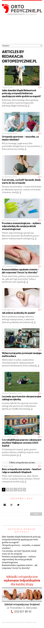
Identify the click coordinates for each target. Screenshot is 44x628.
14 (20, 489)
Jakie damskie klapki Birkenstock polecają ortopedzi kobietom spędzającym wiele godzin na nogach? (21, 93)
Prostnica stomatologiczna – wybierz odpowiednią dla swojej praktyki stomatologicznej (21, 226)
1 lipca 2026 (7, 87)
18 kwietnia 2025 (9, 220)
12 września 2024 (10, 436)
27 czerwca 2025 (9, 177)
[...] (27, 105)
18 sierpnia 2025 (9, 133)
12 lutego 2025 (8, 309)
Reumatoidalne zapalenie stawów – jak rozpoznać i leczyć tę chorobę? (19, 567)
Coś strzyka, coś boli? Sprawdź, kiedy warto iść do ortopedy (19, 552)
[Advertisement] (22, 31)
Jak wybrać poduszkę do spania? (18, 312)
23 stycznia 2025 (9, 350)
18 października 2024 (12, 393)
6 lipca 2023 (7, 466)
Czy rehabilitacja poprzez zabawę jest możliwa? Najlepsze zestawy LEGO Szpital (21, 442)
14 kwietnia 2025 (10, 266)
